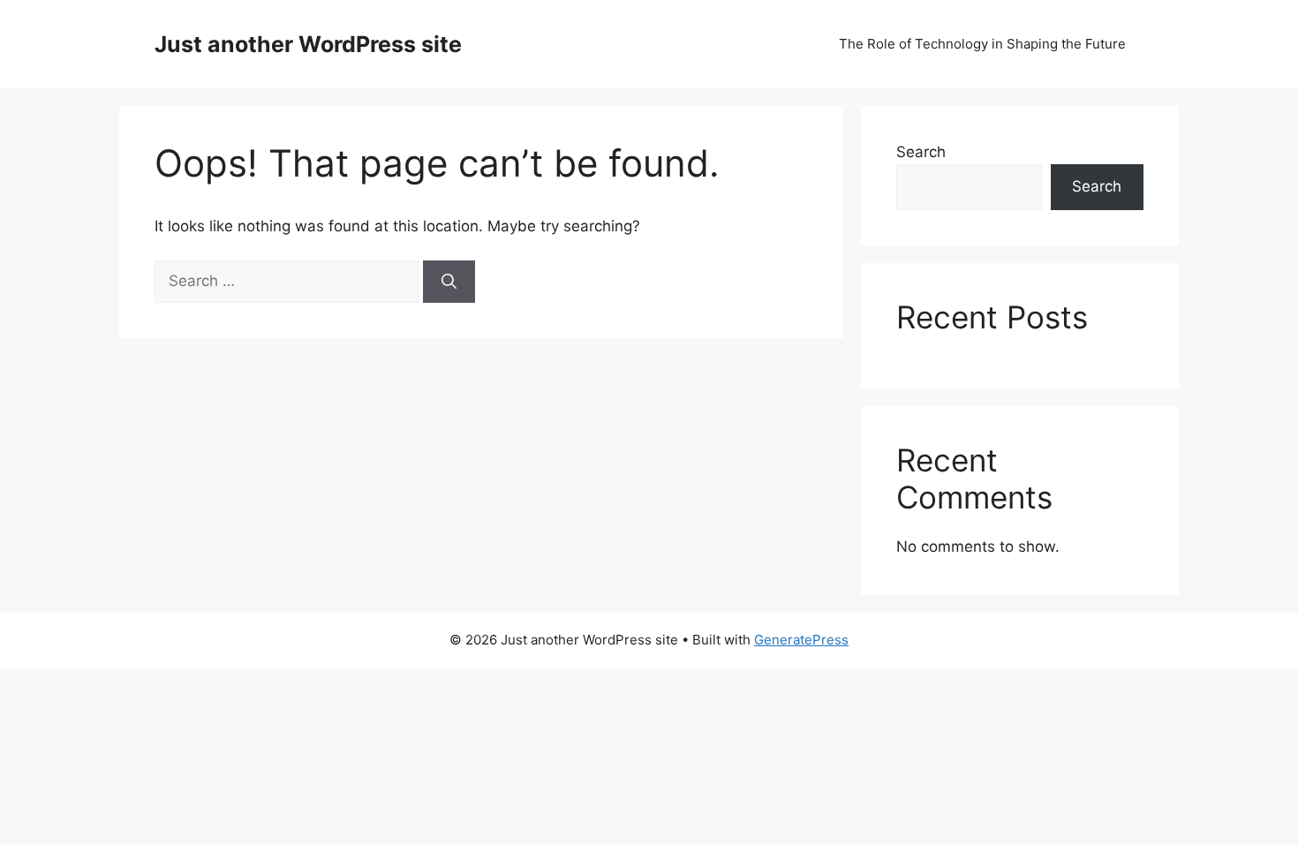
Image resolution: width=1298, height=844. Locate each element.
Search (921, 152)
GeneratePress (801, 639)
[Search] (449, 281)
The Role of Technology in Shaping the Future (982, 43)
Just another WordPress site (308, 44)
